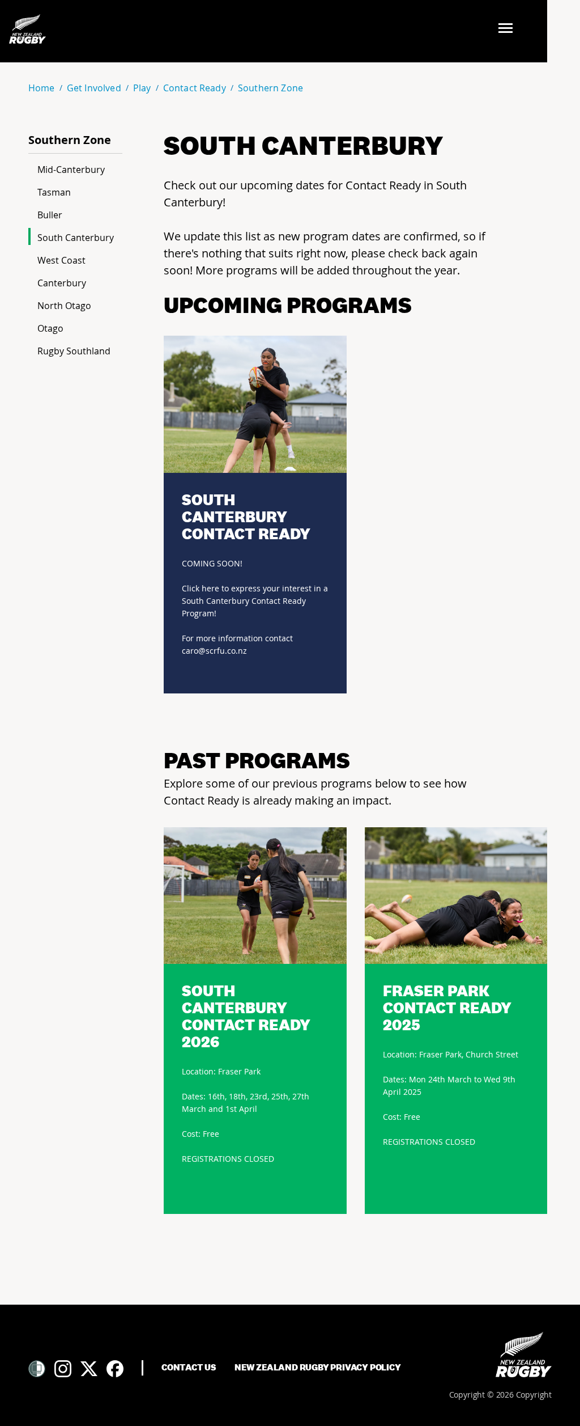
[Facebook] (114, 1368)
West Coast (61, 260)
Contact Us (188, 1367)
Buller (49, 215)
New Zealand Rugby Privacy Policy (317, 1367)
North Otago (64, 305)
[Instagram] (62, 1368)
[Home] (524, 1354)
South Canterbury (75, 237)
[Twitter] (88, 1368)
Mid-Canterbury (71, 169)
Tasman (54, 192)
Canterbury (61, 283)
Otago (50, 328)
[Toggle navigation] (509, 29)
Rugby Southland (73, 351)
